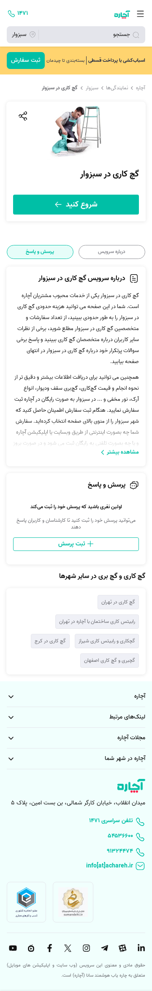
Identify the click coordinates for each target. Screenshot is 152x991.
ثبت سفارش (26, 60)
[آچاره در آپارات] (122, 948)
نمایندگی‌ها (117, 88)
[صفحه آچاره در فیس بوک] (48, 948)
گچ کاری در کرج (50, 641)
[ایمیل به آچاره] (76, 867)
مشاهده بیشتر (123, 452)
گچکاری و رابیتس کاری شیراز (107, 641)
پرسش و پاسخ (40, 252)
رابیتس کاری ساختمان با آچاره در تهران (97, 621)
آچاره (140, 88)
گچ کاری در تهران (118, 602)
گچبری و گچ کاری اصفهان (109, 660)
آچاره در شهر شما (125, 758)
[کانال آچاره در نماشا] (30, 948)
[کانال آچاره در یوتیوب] (12, 948)
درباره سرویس (111, 252)
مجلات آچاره (131, 738)
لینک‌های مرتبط (127, 717)
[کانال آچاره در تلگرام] (103, 948)
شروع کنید (81, 204)
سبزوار (92, 88)
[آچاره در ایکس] (67, 948)
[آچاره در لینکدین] (140, 948)
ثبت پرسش (72, 544)
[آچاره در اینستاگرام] (85, 948)
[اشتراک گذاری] (22, 116)
